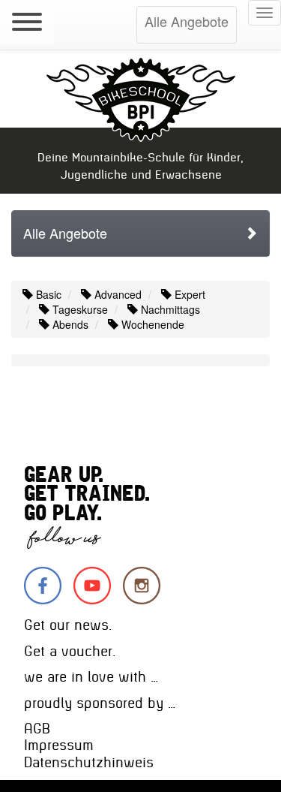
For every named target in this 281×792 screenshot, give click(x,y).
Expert (188, 294)
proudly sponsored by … (99, 703)
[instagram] (141, 585)
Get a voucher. (69, 651)
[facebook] (42, 585)
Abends (68, 324)
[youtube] (92, 585)
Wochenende (151, 324)
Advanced (116, 294)
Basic (47, 294)
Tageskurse (78, 309)
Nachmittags (169, 309)
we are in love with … (91, 677)
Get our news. (68, 625)
